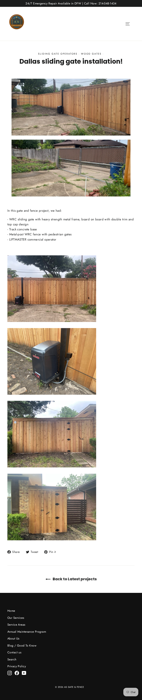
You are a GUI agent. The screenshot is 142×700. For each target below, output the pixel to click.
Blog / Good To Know (21, 645)
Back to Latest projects (74, 579)
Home (11, 611)
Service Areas (16, 624)
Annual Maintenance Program (26, 632)
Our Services (15, 618)
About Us (13, 638)
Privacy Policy (16, 666)
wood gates (91, 54)
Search (11, 659)
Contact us (14, 652)
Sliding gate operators (57, 54)
